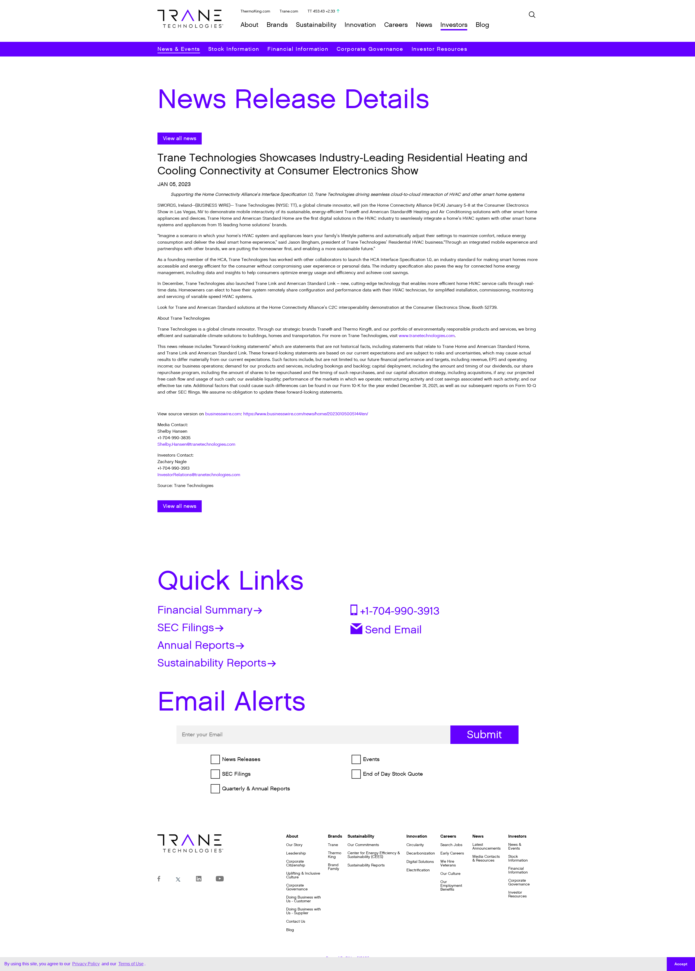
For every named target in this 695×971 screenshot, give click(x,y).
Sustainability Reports (211, 663)
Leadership (296, 853)
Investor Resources (439, 49)
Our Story (294, 845)
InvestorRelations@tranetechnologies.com (198, 475)
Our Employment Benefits (451, 885)
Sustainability (316, 25)
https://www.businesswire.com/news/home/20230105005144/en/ (305, 414)
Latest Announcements (486, 846)
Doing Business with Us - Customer (303, 899)
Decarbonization (420, 853)
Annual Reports (196, 645)
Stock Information (233, 49)
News (424, 25)
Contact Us (295, 921)
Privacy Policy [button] (86, 963)
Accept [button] (680, 964)
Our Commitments (363, 845)
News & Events (178, 49)
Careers (396, 25)
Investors (453, 25)
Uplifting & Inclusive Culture (303, 875)
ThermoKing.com (255, 11)
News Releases (241, 759)
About (249, 25)
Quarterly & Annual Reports (256, 788)
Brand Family (333, 867)
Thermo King (334, 855)
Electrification (418, 870)
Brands (277, 25)
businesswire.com (223, 414)
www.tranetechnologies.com (427, 336)
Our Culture (450, 874)
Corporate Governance (370, 49)
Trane (333, 845)
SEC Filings (185, 627)
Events (371, 759)
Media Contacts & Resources (486, 858)
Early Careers (452, 853)
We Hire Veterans (448, 863)
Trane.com (289, 11)
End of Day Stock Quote (393, 774)
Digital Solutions (420, 862)
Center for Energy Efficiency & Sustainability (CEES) (374, 855)
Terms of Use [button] (131, 963)
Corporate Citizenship (295, 863)
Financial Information (297, 49)
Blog (482, 25)
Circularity (415, 845)
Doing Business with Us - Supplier (303, 911)
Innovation (360, 25)
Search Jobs (451, 845)
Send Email (393, 629)
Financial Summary (204, 610)
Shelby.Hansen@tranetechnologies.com (196, 444)
